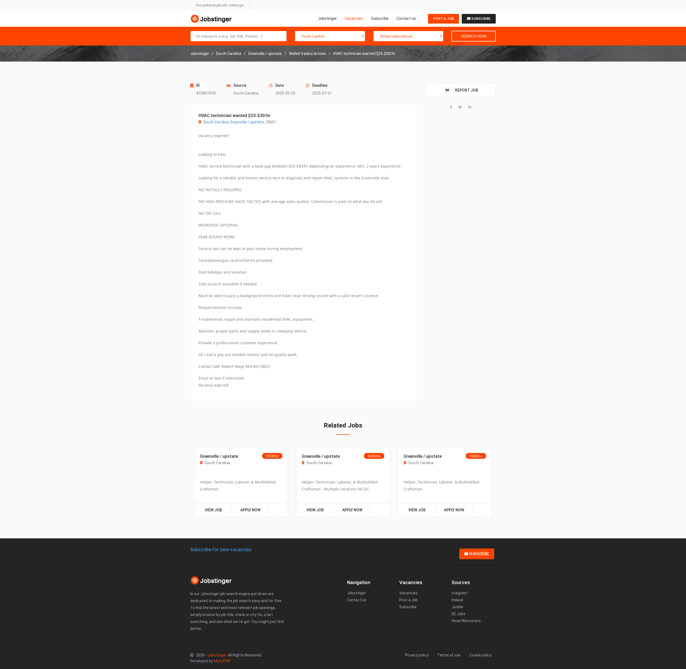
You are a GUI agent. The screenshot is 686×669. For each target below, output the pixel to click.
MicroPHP (222, 661)
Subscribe (380, 18)
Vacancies (354, 18)
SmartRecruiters (466, 621)
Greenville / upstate (247, 122)
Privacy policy (416, 655)
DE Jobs (458, 614)
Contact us (406, 18)
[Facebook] (451, 107)
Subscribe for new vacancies (221, 549)
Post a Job (443, 19)
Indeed (457, 600)
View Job (213, 510)
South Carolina (216, 122)
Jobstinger (327, 18)
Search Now (473, 36)
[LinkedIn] (469, 107)
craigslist (460, 593)
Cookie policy (480, 655)
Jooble (457, 607)
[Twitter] (460, 107)
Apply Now (250, 510)
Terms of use (449, 655)
